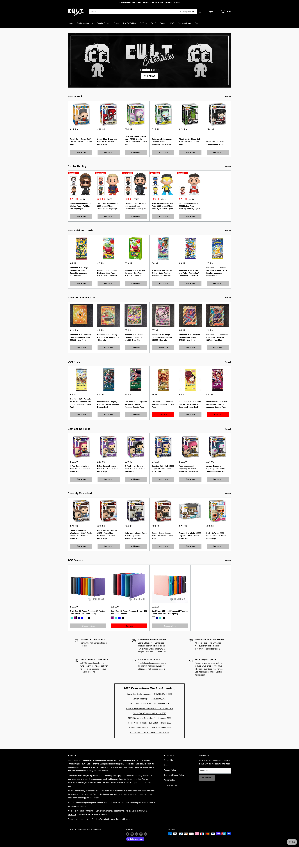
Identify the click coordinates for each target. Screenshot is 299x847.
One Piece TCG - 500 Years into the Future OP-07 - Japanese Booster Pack (190, 404)
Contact (163, 23)
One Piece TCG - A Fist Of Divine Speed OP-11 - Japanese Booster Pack (216, 404)
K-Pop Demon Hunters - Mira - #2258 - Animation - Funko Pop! (80, 468)
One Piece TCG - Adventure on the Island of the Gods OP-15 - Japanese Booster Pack (81, 403)
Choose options (88, 626)
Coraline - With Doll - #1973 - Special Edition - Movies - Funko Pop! (163, 468)
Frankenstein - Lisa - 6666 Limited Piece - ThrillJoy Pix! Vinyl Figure (80, 206)
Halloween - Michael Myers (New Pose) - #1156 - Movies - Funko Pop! (135, 535)
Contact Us (168, 760)
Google (95, 819)
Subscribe (206, 778)
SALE (153, 23)
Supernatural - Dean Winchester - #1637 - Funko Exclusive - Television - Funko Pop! (81, 534)
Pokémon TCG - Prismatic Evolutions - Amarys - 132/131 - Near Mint (217, 337)
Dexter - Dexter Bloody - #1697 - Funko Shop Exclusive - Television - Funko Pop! (107, 534)
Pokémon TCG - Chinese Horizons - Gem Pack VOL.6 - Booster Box (135, 273)
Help (165, 765)
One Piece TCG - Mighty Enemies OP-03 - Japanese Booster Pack (108, 404)
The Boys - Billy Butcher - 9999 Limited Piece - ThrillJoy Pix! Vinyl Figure (135, 206)
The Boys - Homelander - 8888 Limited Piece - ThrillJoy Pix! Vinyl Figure (107, 206)
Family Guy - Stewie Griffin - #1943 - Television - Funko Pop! (81, 142)
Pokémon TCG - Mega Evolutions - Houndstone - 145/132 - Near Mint (162, 337)
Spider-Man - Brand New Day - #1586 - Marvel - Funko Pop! (107, 142)
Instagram (141, 811)
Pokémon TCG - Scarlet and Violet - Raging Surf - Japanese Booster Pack (189, 273)
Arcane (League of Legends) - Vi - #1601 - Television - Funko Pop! (188, 468)
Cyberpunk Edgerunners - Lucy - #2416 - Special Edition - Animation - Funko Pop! (136, 140)
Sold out (163, 415)
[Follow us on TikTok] (145, 834)
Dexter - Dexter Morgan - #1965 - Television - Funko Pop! (162, 535)
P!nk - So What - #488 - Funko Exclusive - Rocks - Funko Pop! (217, 535)
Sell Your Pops (184, 23)
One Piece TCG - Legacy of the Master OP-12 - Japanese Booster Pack (136, 404)
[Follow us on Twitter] (132, 834)
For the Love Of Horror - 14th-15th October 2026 (149, 732)
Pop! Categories (83, 23)
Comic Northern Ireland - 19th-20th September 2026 (149, 723)
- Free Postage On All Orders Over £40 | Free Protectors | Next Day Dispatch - (149, 2)
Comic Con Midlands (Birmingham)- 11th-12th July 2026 (149, 708)
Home (70, 23)
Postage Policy (170, 770)
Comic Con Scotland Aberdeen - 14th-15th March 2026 (149, 694)
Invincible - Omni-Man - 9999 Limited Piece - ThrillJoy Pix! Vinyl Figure (189, 206)
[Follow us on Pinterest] (141, 834)
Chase (116, 23)
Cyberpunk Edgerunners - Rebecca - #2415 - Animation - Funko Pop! (162, 142)
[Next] (231, 129)
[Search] (200, 11)
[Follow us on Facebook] (127, 834)
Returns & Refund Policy (174, 775)
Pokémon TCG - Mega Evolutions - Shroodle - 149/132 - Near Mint (134, 337)
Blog (197, 23)
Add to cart (81, 152)
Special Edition (103, 23)
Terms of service (170, 785)
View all (228, 97)
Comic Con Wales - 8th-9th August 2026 (149, 713)
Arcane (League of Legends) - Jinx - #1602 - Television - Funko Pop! (216, 468)
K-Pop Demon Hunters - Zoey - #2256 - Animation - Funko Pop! (135, 468)
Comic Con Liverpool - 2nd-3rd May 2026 (149, 699)
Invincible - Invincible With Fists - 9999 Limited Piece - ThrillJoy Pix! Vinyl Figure (163, 206)
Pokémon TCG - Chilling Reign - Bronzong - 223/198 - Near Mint (108, 337)
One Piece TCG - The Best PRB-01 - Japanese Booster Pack (163, 404)
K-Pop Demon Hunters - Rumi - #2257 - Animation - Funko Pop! (108, 468)
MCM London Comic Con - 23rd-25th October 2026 (149, 728)
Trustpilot (104, 819)
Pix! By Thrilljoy (129, 23)
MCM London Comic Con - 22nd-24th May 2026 (149, 704)
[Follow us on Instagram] (136, 834)
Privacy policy (169, 780)
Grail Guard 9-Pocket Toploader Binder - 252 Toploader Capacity (129, 612)
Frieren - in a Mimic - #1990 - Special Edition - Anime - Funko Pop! (190, 535)
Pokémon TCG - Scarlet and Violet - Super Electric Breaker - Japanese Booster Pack (217, 272)
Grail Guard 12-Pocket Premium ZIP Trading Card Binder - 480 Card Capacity (170, 612)
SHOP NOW (149, 76)
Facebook (72, 814)
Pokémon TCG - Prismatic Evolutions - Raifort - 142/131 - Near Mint (189, 337)
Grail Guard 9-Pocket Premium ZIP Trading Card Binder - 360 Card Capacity (87, 612)
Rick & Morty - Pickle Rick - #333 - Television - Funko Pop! (190, 142)
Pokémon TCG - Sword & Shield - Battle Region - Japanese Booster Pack (162, 273)
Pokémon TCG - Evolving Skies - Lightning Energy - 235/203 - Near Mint (80, 337)
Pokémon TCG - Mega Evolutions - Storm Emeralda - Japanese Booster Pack (79, 272)
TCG (142, 23)
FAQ (172, 23)
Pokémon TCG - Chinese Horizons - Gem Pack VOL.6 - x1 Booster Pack (107, 273)
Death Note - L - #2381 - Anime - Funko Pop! (215, 143)
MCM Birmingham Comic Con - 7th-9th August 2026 (149, 718)
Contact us (84, 643)
